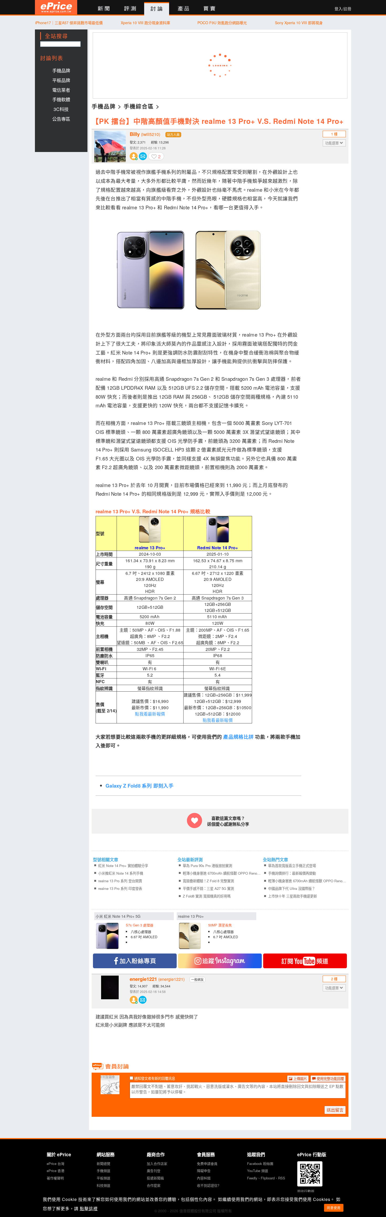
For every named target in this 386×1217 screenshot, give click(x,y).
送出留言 (335, 1110)
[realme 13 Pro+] (216, 932)
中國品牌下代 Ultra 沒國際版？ (291, 888)
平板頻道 (103, 1177)
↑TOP (365, 1185)
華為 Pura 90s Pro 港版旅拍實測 (207, 865)
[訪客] (110, 1091)
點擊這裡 (89, 1208)
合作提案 (153, 1185)
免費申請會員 (207, 1163)
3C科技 (61, 109)
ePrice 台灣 (55, 1163)
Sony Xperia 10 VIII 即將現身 (299, 22)
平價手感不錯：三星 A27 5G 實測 (208, 888)
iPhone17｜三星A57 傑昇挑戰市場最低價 (69, 22)
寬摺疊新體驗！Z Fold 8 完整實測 (208, 880)
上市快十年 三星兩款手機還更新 (292, 896)
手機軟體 (61, 99)
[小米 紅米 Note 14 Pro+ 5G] (134, 932)
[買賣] (209, 9)
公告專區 (61, 118)
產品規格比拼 (238, 736)
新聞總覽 (103, 1163)
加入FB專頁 (135, 961)
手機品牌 (61, 70)
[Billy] (110, 146)
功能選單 (332, 142)
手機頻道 (103, 1170)
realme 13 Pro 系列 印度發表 (120, 888)
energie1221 (157, 979)
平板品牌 (61, 80)
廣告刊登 (153, 1170)
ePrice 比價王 (56, 7)
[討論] (156, 9)
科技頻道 (103, 1185)
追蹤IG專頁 (220, 961)
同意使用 (334, 1207)
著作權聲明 (55, 1177)
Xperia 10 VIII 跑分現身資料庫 (145, 22)
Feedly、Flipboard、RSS (266, 1177)
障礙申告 (204, 1170)
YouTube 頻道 (257, 1170)
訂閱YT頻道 (305, 961)
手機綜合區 (139, 106)
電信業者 (61, 90)
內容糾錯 (204, 1177)
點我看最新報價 (150, 714)
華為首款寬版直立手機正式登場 (292, 865)
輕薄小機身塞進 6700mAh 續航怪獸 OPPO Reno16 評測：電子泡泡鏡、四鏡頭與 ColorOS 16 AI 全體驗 (222, 873)
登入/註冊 (343, 8)
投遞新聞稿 (155, 1177)
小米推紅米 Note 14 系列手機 (120, 873)
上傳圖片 (299, 1078)
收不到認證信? (208, 1185)
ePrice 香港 (55, 1170)
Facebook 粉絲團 (260, 1163)
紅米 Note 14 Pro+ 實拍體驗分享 (123, 865)
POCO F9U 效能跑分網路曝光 (222, 22)
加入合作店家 (157, 1163)
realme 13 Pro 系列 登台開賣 (120, 880)
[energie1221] (110, 991)
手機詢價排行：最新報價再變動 (292, 873)
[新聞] (103, 9)
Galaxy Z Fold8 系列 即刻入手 (140, 785)
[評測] (130, 9)
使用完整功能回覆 (330, 1078)
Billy (145, 134)
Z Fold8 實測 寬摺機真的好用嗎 (207, 896)
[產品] (183, 9)
